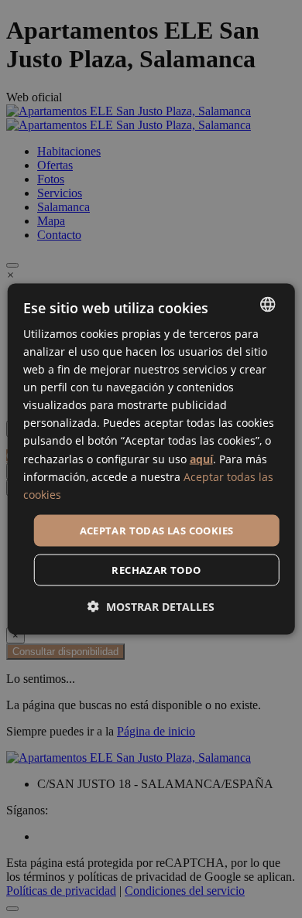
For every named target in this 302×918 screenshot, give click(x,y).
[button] (151, 607)
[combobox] (267, 304)
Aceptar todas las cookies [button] (157, 530)
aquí (201, 458)
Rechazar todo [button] (156, 570)
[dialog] (151, 459)
